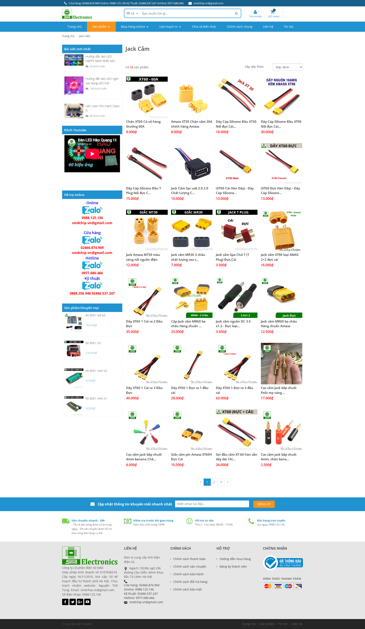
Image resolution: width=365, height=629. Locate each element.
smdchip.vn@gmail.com (208, 3)
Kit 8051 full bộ (95, 315)
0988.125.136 (92, 217)
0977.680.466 (92, 273)
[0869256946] (92, 285)
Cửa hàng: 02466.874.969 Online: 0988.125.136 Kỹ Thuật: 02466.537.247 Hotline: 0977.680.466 (126, 3)
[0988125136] (92, 210)
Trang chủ (248, 624)
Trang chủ (68, 36)
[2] (228, 482)
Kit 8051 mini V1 (96, 398)
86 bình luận (97, 116)
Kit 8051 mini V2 (96, 371)
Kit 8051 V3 (93, 343)
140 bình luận (98, 88)
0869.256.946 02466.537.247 (92, 293)
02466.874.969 (92, 247)
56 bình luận (97, 66)
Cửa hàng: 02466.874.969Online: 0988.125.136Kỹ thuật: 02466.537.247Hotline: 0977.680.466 (141, 591)
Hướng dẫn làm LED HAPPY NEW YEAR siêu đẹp (100, 60)
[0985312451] (92, 240)
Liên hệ (297, 624)
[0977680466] (92, 265)
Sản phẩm (267, 624)
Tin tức (283, 624)
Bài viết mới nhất (77, 49)
